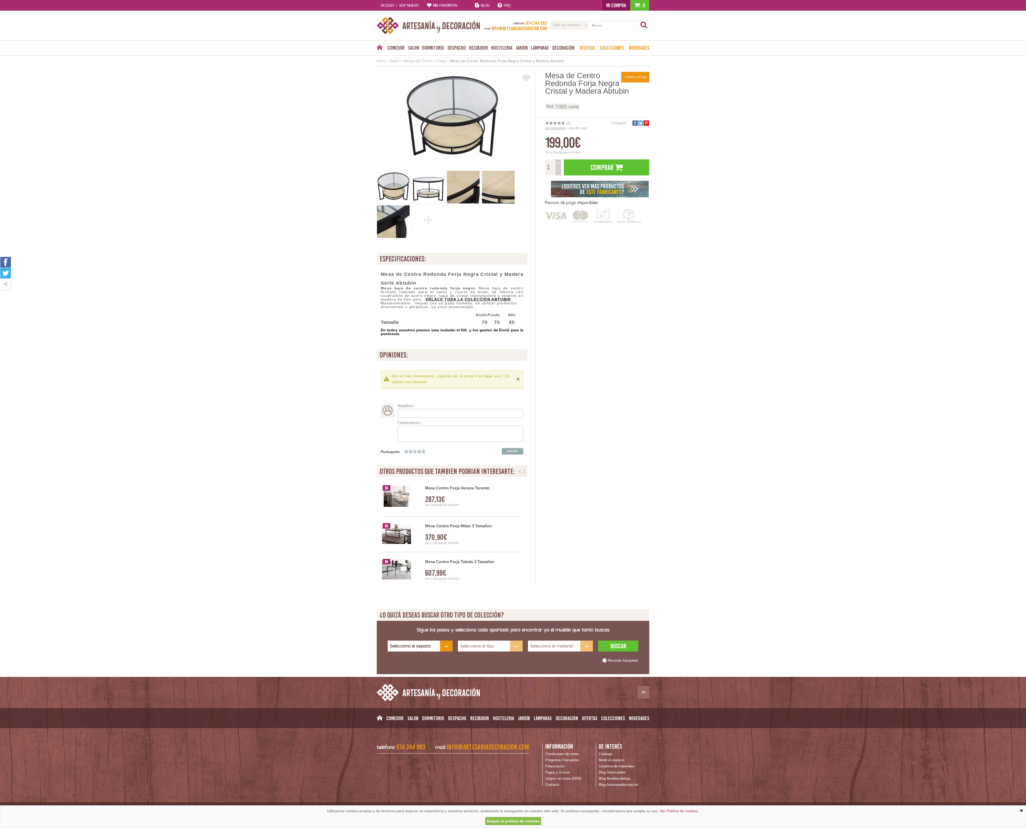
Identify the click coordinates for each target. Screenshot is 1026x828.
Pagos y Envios (557, 772)
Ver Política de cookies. (679, 811)
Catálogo (605, 754)
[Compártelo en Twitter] (640, 123)
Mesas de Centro (418, 61)
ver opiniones (555, 128)
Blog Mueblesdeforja (614, 778)
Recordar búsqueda (623, 660)
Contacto (552, 784)
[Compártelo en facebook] (635, 123)
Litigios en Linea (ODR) (563, 778)
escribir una (578, 128)
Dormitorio (433, 48)
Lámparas (540, 48)
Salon (413, 48)
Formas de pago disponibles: (571, 202)
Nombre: (405, 405)
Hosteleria (501, 48)
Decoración (563, 48)
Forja (441, 61)
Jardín (522, 48)
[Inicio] (379, 49)
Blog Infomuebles (612, 772)
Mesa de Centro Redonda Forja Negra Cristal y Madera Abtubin (507, 61)
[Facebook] (5, 262)
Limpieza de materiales (617, 766)
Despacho (457, 48)
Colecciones (612, 48)
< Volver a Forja (635, 77)
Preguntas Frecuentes (562, 760)
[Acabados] (600, 188)
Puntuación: (391, 452)
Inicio (381, 61)
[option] (452, 534)
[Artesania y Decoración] (428, 25)
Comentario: (409, 422)
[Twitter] (5, 273)
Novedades (639, 48)
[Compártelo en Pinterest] (646, 123)
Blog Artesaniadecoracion (618, 784)
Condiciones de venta (562, 754)
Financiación (555, 766)
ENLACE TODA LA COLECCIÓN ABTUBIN (468, 299)
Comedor (396, 48)
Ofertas (587, 48)
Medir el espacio (611, 760)
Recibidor (478, 48)
